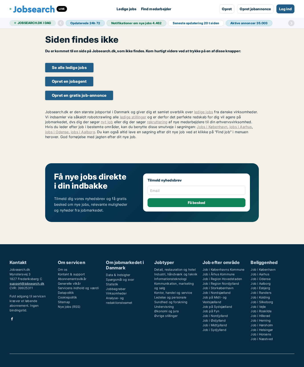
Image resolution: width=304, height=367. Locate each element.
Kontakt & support (71, 274)
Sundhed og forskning (170, 302)
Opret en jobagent (69, 81)
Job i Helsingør (262, 330)
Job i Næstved (262, 339)
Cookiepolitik (67, 297)
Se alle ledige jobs (69, 67)
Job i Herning (261, 320)
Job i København (263, 269)
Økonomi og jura (166, 311)
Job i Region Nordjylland (221, 283)
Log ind (285, 9)
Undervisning (164, 307)
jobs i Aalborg (83, 132)
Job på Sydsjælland (217, 307)
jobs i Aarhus (240, 127)
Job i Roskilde (261, 311)
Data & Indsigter (118, 275)
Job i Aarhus (260, 274)
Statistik (112, 284)
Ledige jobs (126, 9)
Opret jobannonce (255, 9)
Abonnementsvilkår (72, 279)
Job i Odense (260, 279)
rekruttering (157, 122)
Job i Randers (261, 292)
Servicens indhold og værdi (78, 288)
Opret (227, 9)
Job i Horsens (261, 334)
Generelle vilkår (69, 283)
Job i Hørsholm (262, 325)
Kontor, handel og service (173, 292)
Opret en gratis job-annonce (79, 95)
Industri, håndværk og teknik (176, 274)
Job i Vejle (258, 307)
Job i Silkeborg (262, 302)
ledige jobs (203, 112)
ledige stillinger (133, 117)
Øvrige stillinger (166, 316)
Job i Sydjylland (214, 330)
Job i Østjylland (214, 320)
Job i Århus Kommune (219, 274)
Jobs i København (212, 127)
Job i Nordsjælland (217, 292)
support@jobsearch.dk (27, 283)
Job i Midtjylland (215, 325)
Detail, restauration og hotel (175, 269)
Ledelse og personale (170, 297)
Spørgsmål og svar (120, 279)
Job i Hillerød (260, 316)
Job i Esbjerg (260, 288)
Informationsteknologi (170, 279)
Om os (62, 269)
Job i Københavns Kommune (224, 269)
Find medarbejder (156, 9)
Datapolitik (66, 292)
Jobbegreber (116, 289)
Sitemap (64, 302)
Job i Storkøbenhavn (218, 288)
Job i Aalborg (261, 283)
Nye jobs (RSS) (69, 307)
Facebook (12, 319)
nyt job (107, 122)
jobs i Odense (57, 132)
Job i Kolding (260, 297)
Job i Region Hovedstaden (222, 279)
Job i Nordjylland (215, 316)
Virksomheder (116, 293)
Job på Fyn (211, 311)
